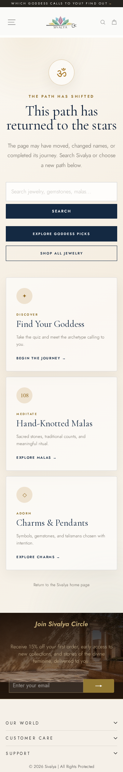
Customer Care (30, 738)
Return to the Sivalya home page (61, 585)
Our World (23, 723)
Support (18, 753)
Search (61, 211)
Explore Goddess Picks (61, 233)
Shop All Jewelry (61, 253)
